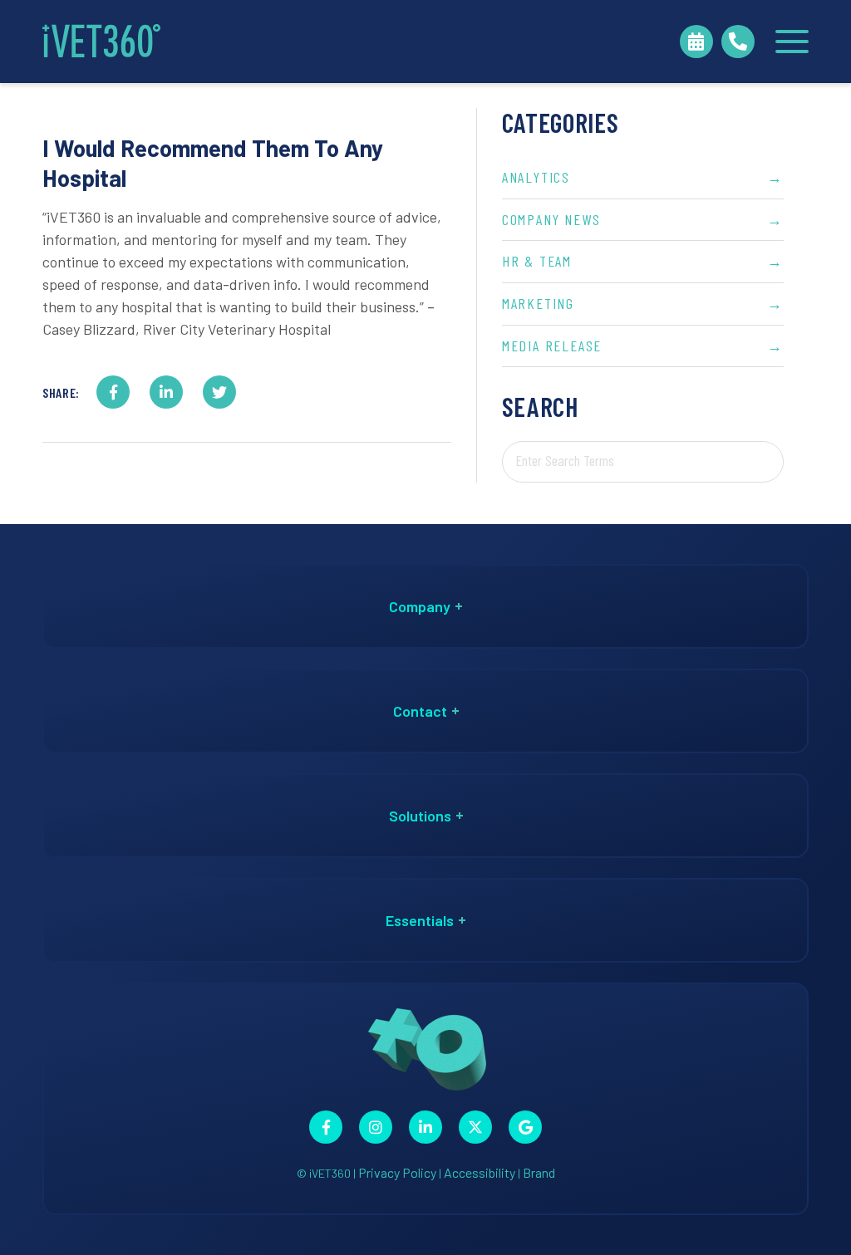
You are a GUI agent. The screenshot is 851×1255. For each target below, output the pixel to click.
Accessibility (479, 1172)
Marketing (643, 303)
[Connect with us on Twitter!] (475, 1127)
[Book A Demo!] (696, 41)
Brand (539, 1172)
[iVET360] (101, 41)
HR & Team (643, 261)
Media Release (643, 345)
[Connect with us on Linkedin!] (425, 1127)
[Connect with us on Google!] (525, 1127)
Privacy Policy (397, 1172)
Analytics (643, 177)
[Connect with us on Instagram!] (375, 1127)
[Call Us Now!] (738, 41)
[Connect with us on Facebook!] (325, 1127)
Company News (643, 219)
